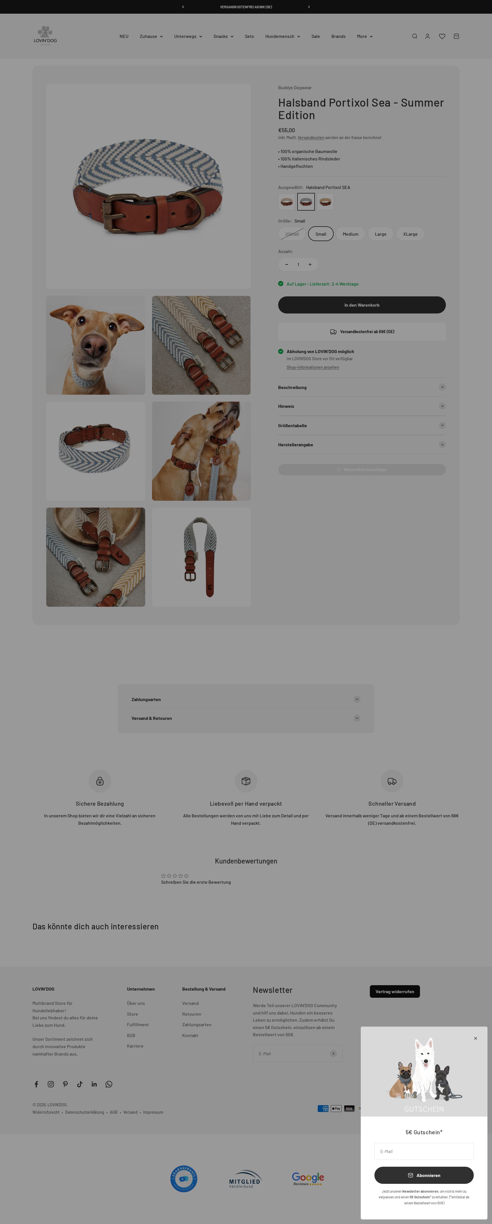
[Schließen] (475, 1038)
